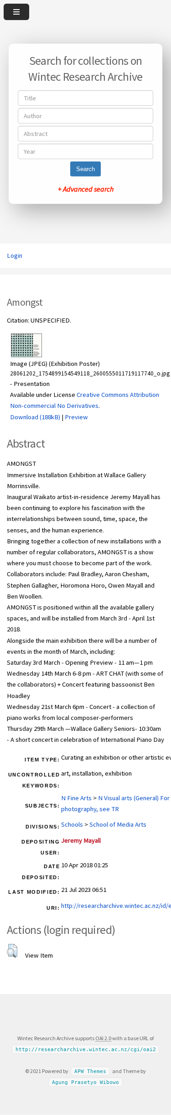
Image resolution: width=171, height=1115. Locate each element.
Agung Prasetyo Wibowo (85, 1082)
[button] (12, 951)
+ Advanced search (86, 188)
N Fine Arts (76, 798)
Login (14, 255)
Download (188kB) (35, 417)
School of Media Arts (117, 824)
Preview (76, 417)
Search (85, 169)
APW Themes (90, 1071)
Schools (72, 824)
